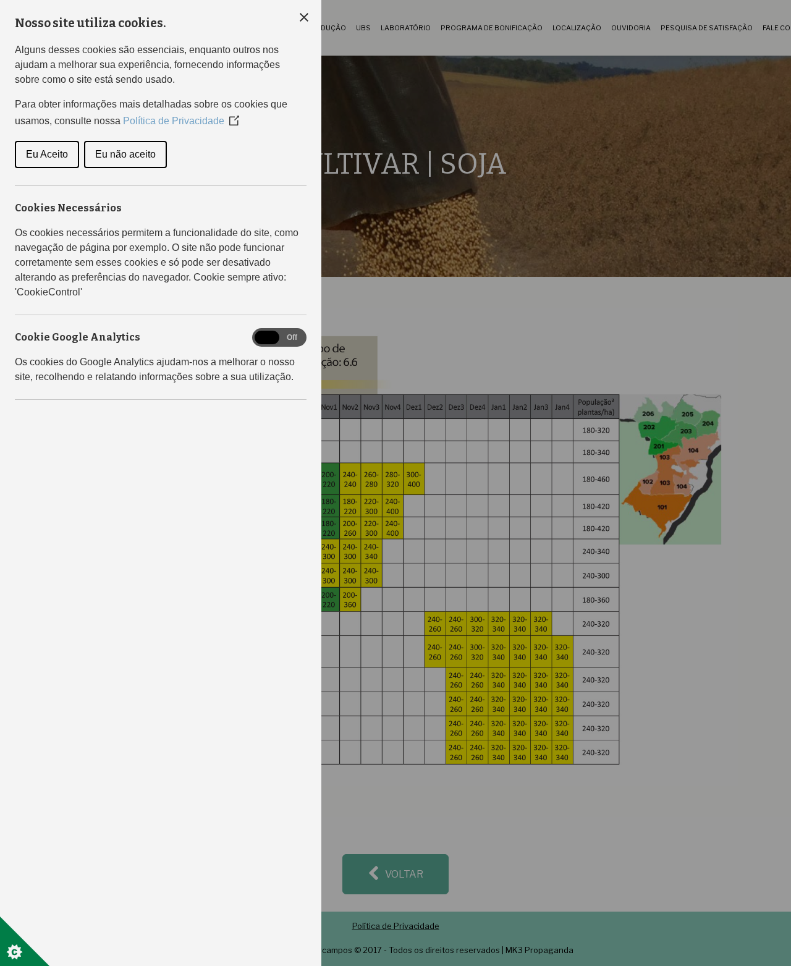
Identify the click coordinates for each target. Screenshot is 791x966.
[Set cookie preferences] (24, 941)
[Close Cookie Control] (304, 17)
